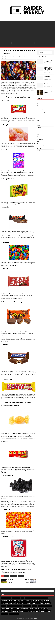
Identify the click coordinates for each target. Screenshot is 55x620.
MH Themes (36, 618)
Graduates (39, 600)
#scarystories (16, 598)
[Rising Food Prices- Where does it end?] (40, 86)
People (37, 43)
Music (38, 114)
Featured (3, 43)
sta (41, 608)
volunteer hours (13, 614)
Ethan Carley (15, 56)
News (9, 43)
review (17, 608)
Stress (46, 608)
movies (4, 606)
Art (22, 598)
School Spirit (24, 608)
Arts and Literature (30, 598)
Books (38, 103)
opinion (21, 576)
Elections (16, 600)
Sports (20, 43)
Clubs (45, 598)
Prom (50, 606)
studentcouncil (6, 611)
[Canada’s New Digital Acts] (40, 79)
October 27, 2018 (7, 56)
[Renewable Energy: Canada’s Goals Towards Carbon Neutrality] (40, 70)
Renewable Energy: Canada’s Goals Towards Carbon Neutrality (48, 69)
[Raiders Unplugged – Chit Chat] (40, 63)
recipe (12, 608)
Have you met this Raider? (43, 132)
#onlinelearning (6, 598)
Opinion (31, 43)
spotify (37, 608)
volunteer (4, 614)
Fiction (38, 143)
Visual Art (39, 118)
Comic (38, 105)
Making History (35, 603)
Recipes (39, 148)
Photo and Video (41, 146)
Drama (38, 108)
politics (45, 606)
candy (6, 576)
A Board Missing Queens (48, 91)
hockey (18, 603)
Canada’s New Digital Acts (47, 77)
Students (22, 611)
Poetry (38, 116)
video (49, 611)
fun (33, 600)
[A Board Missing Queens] (40, 94)
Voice (3, 58)
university (43, 611)
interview (27, 603)
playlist (34, 606)
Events (14, 43)
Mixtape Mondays (5, 45)
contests (4, 600)
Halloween (13, 576)
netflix (14, 606)
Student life (15, 611)
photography (27, 606)
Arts (25, 43)
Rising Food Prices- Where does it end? (48, 84)
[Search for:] (45, 52)
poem (39, 606)
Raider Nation (5, 608)
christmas (39, 598)
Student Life (45, 43)
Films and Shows (41, 110)
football (28, 600)
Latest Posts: (41, 56)
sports (31, 608)
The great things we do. (33, 611)
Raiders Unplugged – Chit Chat (48, 60)
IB (22, 603)
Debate (22, 56)
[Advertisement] (27, 31)
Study (38, 150)
